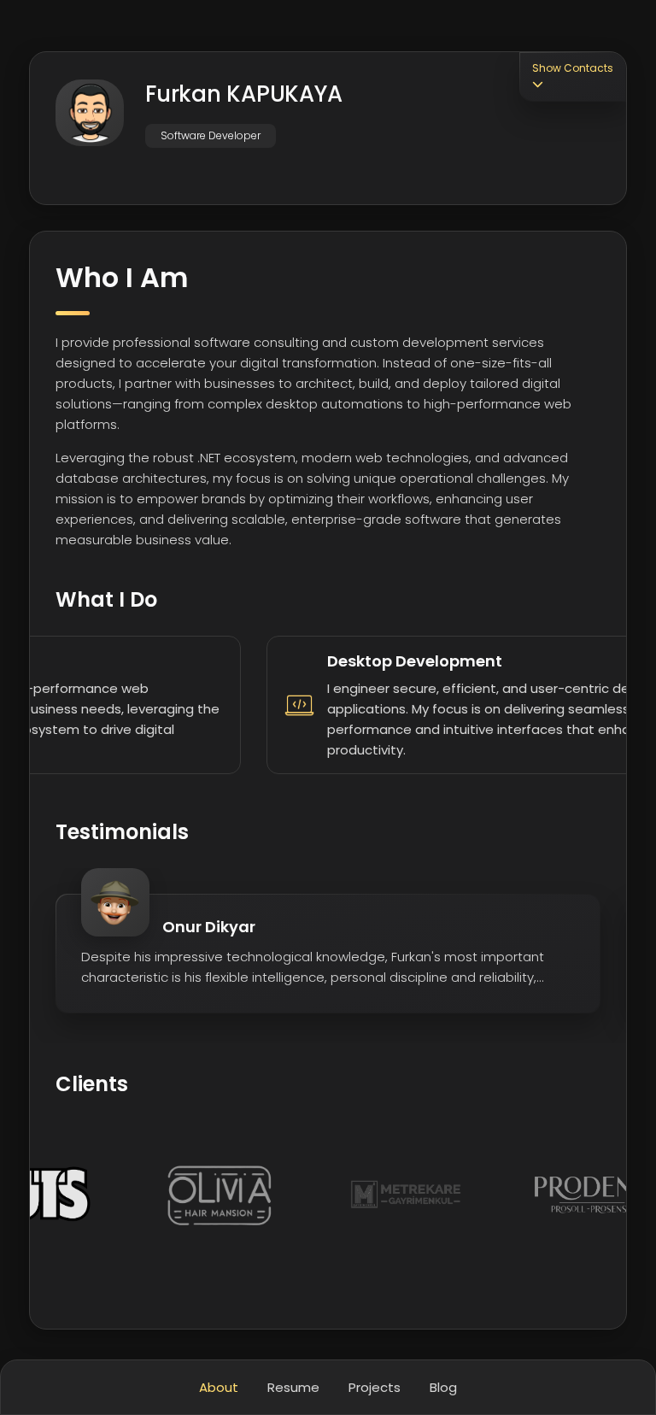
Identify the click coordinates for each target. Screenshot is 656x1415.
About (218, 1387)
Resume (293, 1387)
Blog (443, 1387)
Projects (374, 1387)
